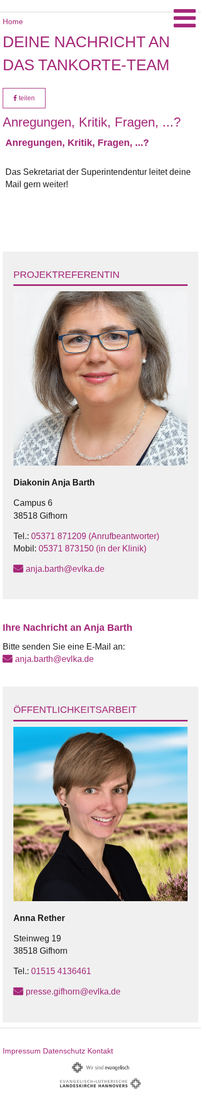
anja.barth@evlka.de (65, 568)
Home (13, 21)
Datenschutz (64, 1051)
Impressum (22, 1051)
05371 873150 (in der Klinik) (92, 548)
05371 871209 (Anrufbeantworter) (95, 536)
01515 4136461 (61, 971)
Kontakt (100, 1051)
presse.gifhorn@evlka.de (73, 991)
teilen (26, 98)
